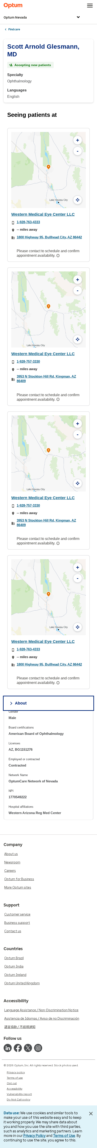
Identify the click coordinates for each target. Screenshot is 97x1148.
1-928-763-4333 (28, 222)
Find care (14, 29)
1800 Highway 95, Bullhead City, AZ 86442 (49, 237)
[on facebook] (18, 1048)
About (21, 703)
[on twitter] (28, 1048)
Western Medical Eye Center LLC (43, 214)
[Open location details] (48, 167)
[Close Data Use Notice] (91, 1113)
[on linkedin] (8, 1048)
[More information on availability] (58, 255)
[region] (48, 765)
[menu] (90, 5)
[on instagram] (38, 1048)
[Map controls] (77, 199)
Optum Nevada (15, 17)
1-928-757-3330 (28, 361)
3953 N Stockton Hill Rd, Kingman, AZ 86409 (46, 378)
